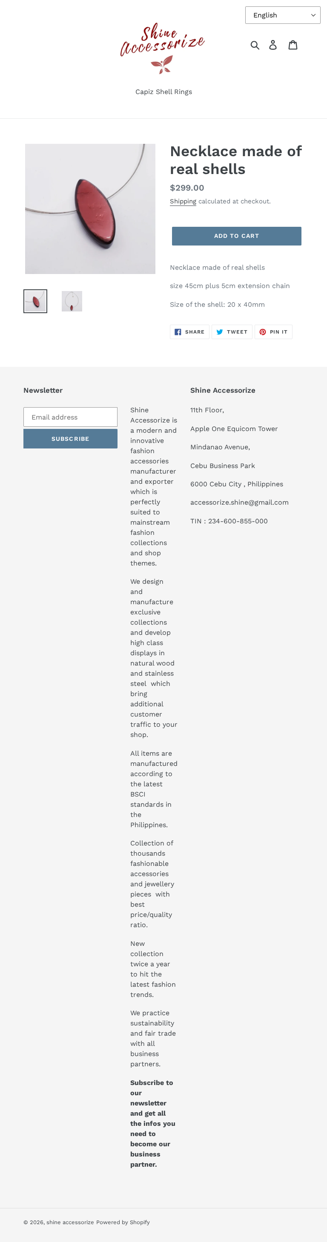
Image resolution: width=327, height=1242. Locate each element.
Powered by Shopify (123, 1222)
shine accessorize (70, 1222)
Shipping (183, 201)
